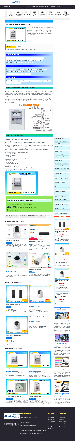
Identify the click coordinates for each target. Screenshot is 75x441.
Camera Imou (50, 425)
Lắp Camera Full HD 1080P (60, 191)
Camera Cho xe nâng (59, 154)
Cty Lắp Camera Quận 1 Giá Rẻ (62, 321)
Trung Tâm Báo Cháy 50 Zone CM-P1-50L (17, 24)
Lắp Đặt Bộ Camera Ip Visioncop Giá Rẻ (13, 82)
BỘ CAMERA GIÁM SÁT (39, 6)
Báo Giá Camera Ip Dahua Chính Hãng (62, 394)
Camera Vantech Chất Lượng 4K (61, 141)
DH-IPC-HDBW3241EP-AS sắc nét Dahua (13, 269)
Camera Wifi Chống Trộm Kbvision (61, 194)
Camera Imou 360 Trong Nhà (60, 199)
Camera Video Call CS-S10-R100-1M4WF (13, 304)
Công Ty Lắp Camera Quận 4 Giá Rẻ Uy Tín (28, 217)
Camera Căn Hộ (62, 419)
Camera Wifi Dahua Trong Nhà (60, 176)
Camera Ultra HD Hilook (59, 138)
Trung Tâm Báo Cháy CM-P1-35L (35, 396)
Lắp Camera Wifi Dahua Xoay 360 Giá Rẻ (61, 186)
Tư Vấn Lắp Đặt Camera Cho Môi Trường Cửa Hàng (62, 369)
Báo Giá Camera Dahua (25, 58)
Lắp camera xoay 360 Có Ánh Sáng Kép (61, 205)
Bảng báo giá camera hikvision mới (12, 62)
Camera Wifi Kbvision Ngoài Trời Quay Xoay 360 (28, 71)
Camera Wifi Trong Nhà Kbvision (26, 69)
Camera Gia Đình (62, 417)
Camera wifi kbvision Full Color (25, 73)
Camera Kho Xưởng (63, 425)
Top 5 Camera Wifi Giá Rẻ (11, 60)
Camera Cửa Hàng (62, 421)
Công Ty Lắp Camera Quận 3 (62, 343)
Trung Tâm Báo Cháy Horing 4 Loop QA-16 (14, 396)
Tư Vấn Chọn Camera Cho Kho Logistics (60, 157)
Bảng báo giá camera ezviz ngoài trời (24, 60)
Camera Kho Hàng (62, 426)
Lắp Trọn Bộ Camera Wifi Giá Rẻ (36, 80)
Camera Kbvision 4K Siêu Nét (60, 143)
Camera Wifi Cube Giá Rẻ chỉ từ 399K (40, 69)
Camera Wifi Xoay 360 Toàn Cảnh (61, 210)
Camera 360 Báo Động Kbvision (61, 213)
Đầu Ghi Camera (51, 428)
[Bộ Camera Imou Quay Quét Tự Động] (37, 316)
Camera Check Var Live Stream (37, 60)
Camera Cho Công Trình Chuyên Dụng (62, 168)
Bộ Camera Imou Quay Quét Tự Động (36, 318)
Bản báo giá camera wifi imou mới (37, 58)
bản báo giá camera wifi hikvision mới (13, 58)
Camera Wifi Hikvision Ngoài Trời (12, 71)
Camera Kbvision (51, 419)
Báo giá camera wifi (41, 71)
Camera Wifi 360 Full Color (60, 208)
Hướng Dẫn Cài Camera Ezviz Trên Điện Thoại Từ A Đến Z (38, 215)
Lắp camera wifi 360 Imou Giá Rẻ (12, 73)
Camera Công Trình (63, 423)
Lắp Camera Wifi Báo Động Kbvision (13, 69)
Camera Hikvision (51, 421)
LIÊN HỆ (57, 6)
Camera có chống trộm (59, 165)
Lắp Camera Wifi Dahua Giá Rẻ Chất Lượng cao (61, 179)
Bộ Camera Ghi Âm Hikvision (24, 80)
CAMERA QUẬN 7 (6, 7)
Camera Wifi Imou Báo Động (60, 182)
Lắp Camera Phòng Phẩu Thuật (61, 163)
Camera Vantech (51, 423)
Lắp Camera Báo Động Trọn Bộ (12, 80)
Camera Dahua (51, 417)
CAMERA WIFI (47, 6)
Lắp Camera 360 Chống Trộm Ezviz (61, 201)
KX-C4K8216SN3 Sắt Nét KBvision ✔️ (36, 241)
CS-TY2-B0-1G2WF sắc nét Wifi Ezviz (13, 240)
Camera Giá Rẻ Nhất (58, 160)
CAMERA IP (53, 6)
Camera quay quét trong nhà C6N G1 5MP (37, 304)
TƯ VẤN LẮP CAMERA (30, 6)
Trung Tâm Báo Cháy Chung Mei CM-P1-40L (37, 368)
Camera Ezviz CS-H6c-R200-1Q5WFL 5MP (13, 335)
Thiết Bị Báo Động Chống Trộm (12, 21)
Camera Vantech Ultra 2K (59, 146)
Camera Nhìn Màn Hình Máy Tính (26, 62)
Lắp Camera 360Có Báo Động (60, 196)
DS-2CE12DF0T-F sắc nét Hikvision (35, 269)
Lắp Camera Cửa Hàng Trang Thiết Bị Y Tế (19, 215)
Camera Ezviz (50, 426)
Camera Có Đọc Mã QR (59, 151)
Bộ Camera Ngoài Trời (47, 80)
